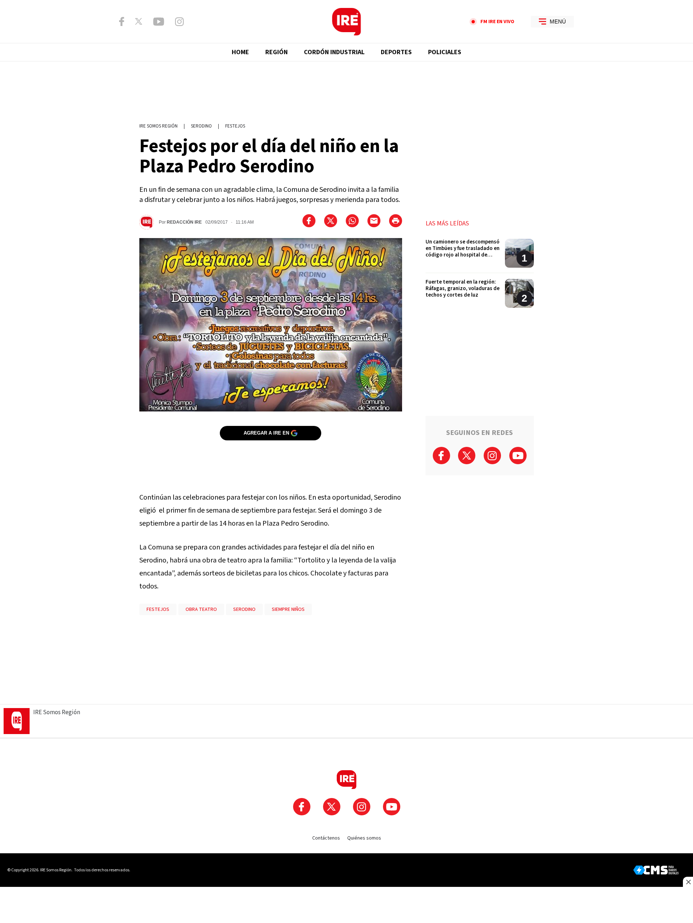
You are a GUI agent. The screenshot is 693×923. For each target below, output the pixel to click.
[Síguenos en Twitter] (138, 21)
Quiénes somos (364, 838)
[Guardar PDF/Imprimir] (395, 220)
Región (276, 52)
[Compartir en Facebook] (308, 220)
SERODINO (244, 609)
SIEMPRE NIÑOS (288, 609)
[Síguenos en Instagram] (179, 21)
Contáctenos (326, 838)
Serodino (201, 126)
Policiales (444, 52)
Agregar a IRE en (266, 433)
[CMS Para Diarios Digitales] (656, 870)
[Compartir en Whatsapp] (352, 220)
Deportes (396, 52)
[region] (346, 88)
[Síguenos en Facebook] (121, 21)
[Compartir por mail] (373, 220)
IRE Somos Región (158, 126)
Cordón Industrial (334, 52)
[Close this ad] (688, 882)
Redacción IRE (184, 222)
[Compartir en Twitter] (330, 220)
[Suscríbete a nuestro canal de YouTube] (158, 21)
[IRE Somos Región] (346, 21)
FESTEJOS (158, 609)
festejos (235, 126)
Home (240, 52)
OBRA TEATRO (201, 609)
